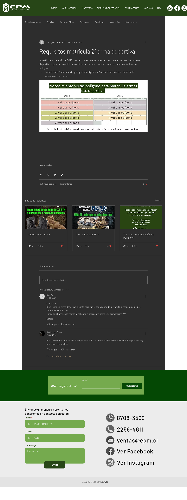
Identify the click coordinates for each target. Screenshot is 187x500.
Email (28, 418)
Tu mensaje (31, 446)
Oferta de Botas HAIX (40, 234)
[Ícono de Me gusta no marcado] (48, 324)
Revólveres (99, 22)
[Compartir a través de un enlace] (62, 174)
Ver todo (158, 200)
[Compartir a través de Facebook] (40, 174)
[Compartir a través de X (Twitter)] (48, 174)
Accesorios (115, 22)
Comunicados (131, 22)
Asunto (29, 432)
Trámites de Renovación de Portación (138, 236)
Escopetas (84, 22)
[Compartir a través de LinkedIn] (55, 174)
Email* (85, 380)
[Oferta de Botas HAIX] (46, 217)
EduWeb (104, 481)
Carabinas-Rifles (67, 22)
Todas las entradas (33, 22)
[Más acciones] (146, 42)
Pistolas (50, 22)
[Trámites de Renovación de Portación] (141, 217)
